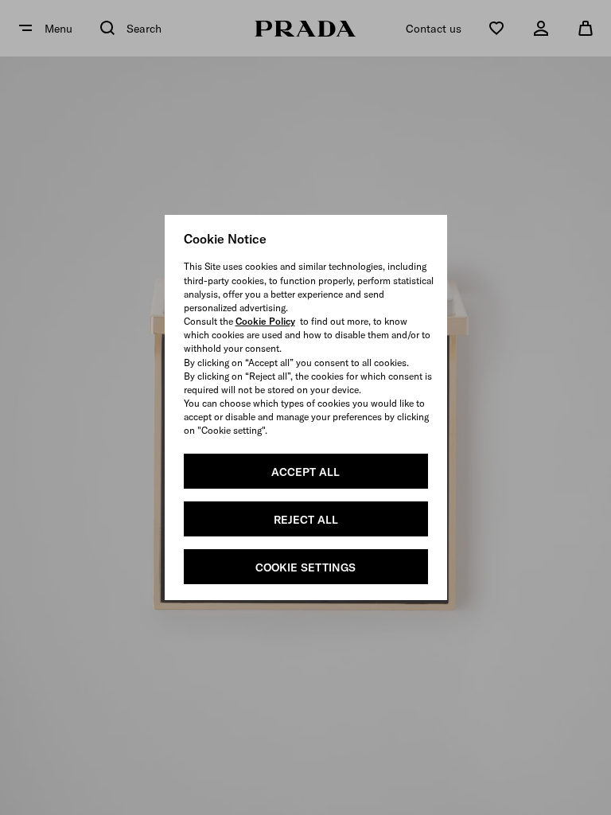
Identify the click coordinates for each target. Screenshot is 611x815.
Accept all (305, 472)
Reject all (306, 520)
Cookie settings (305, 567)
